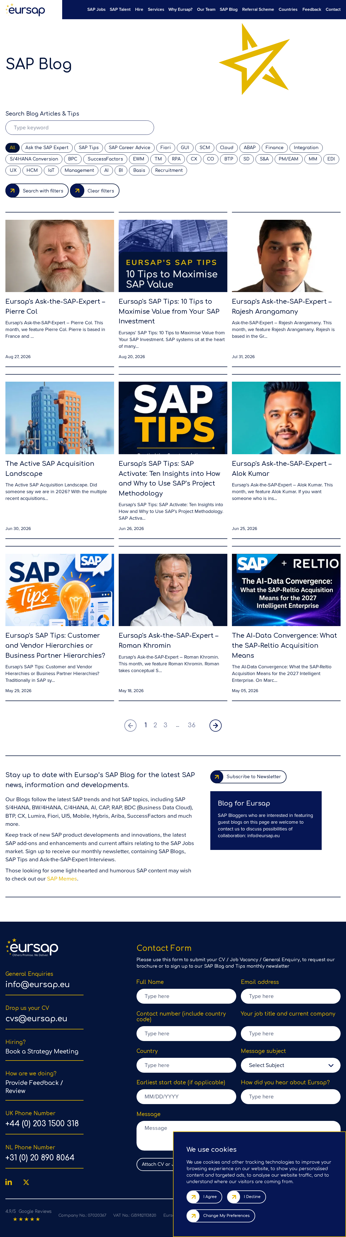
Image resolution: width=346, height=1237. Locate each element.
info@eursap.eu (263, 835)
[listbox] (291, 1065)
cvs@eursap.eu (36, 1019)
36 (191, 725)
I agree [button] (210, 1197)
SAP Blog (229, 9)
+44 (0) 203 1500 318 (42, 1124)
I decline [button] (252, 1197)
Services (156, 9)
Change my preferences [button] (226, 1216)
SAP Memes (62, 879)
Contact (333, 9)
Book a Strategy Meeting (41, 1051)
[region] (201, 9)
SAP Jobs (96, 9)
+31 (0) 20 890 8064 (40, 1158)
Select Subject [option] (266, 1065)
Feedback (311, 9)
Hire (139, 9)
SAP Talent (120, 9)
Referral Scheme (258, 9)
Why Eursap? (180, 9)
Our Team (206, 9)
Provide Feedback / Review (34, 1087)
